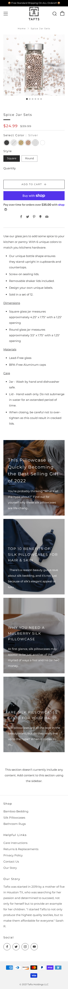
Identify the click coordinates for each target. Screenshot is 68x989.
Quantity (9, 168)
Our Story (10, 868)
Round (29, 158)
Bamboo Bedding (15, 811)
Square (11, 158)
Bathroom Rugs (14, 824)
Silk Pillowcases (14, 817)
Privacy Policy (13, 855)
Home (22, 28)
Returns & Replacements (20, 849)
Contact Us (11, 861)
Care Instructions (15, 843)
